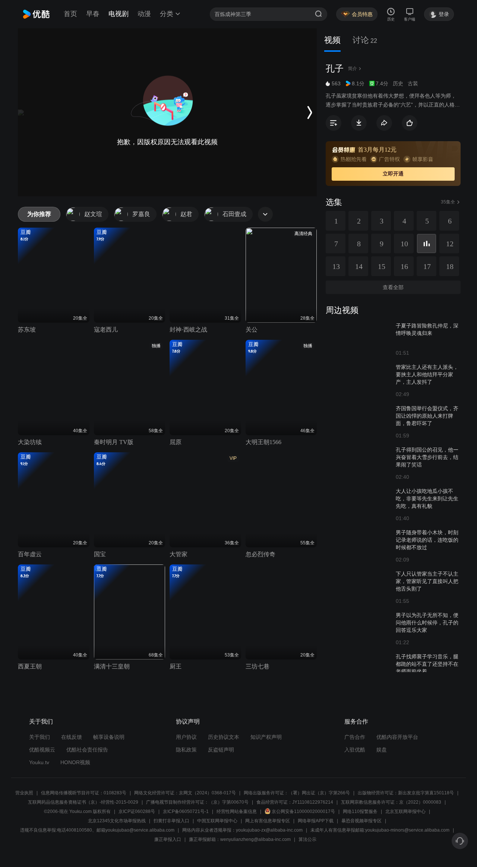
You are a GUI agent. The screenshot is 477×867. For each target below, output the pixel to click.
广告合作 (354, 737)
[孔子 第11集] (426, 243)
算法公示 (307, 839)
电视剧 (118, 14)
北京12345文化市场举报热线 (117, 820)
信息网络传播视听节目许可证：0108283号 (83, 792)
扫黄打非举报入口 (171, 820)
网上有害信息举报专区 (267, 820)
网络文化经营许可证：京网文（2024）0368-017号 (185, 792)
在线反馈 (71, 737)
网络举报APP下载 (316, 820)
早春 (92, 14)
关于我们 (39, 737)
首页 (70, 14)
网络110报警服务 (360, 811)
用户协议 (186, 737)
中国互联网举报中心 (217, 820)
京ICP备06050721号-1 (186, 811)
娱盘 (381, 750)
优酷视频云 (42, 750)
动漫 (144, 14)
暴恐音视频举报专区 (361, 820)
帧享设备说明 (108, 737)
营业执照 (24, 792)
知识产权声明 (266, 737)
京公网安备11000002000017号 (303, 811)
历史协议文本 (223, 737)
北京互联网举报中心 (405, 811)
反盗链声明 (221, 750)
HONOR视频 (75, 762)
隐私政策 (186, 750)
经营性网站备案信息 (237, 811)
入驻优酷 (354, 750)
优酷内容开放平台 (397, 737)
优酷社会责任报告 (87, 750)
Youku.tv (39, 762)
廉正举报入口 (167, 839)
